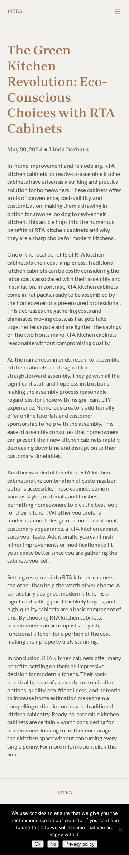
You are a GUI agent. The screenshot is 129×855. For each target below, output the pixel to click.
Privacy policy (80, 844)
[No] (120, 829)
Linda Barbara (69, 149)
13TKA (15, 11)
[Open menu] (117, 11)
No (53, 844)
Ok (38, 844)
